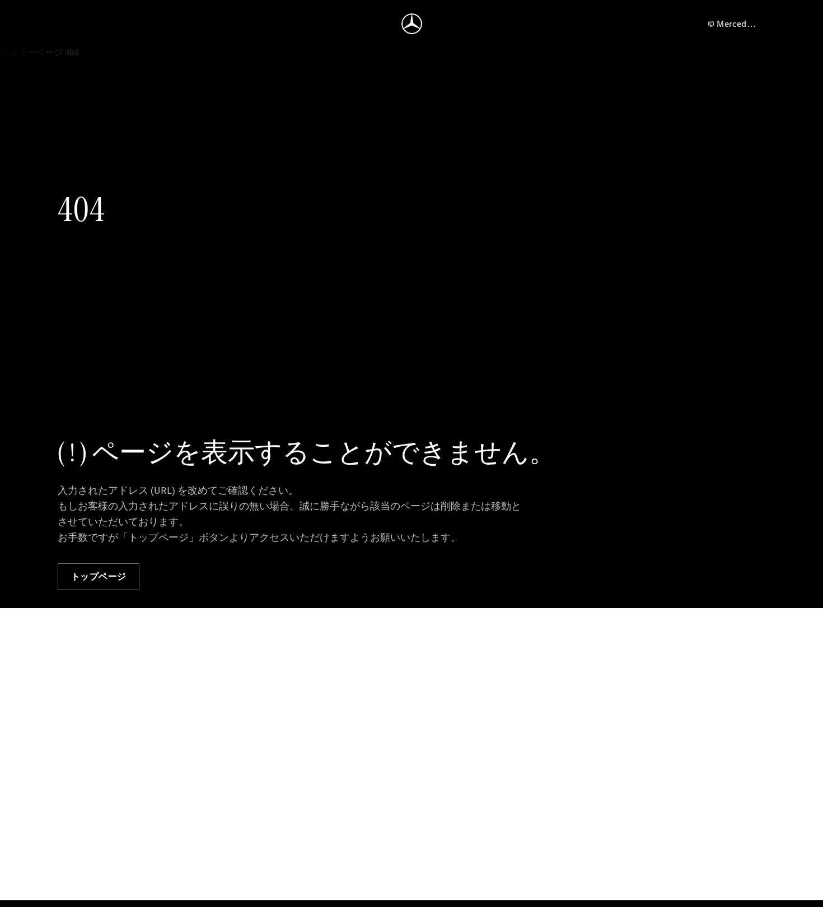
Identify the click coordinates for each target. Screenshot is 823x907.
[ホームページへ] (411, 23)
